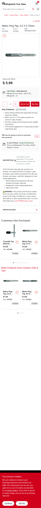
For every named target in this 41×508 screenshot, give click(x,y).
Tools (6, 15)
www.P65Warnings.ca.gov (24, 201)
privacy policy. (12, 490)
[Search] (33, 9)
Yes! (37, 136)
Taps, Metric (24, 15)
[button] (20, 160)
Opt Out (22, 503)
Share (37, 21)
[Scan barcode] (38, 9)
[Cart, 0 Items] (37, 3)
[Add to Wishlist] (5, 36)
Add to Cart (24, 104)
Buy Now (35, 104)
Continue (8, 503)
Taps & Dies (14, 15)
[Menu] (3, 3)
